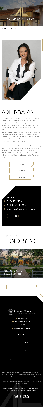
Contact (27, 351)
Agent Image (31, 390)
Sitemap (37, 388)
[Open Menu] (39, 3)
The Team (21, 177)
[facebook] (9, 216)
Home (8, 342)
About (8, 351)
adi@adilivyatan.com (24, 208)
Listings (21, 171)
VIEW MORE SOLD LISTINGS (21, 287)
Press (21, 164)
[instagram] (16, 216)
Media (27, 342)
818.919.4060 (19, 205)
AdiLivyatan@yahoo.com (23, 321)
